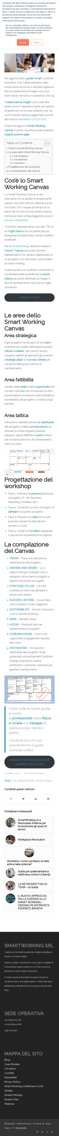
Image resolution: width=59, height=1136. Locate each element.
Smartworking (20, 246)
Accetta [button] (23, 42)
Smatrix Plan (11, 1099)
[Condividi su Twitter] (23, 798)
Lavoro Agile (43, 780)
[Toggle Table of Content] (45, 143)
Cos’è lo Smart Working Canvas (25, 148)
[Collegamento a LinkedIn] (42, 1131)
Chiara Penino (36, 773)
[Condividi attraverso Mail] (48, 798)
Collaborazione (23, 780)
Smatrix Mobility (13, 1095)
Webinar (9, 1103)
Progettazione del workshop (24, 166)
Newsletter (10, 1077)
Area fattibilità (20, 159)
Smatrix (8, 1090)
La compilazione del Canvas (24, 170)
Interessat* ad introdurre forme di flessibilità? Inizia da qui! (29, 762)
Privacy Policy (12, 1081)
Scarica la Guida (29, 297)
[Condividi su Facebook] (11, 798)
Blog (7, 1059)
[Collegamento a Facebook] (47, 1131)
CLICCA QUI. (39, 119)
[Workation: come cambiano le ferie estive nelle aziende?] (29, 852)
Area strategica (20, 156)
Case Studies (12, 1064)
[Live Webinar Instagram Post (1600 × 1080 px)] (29, 62)
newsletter (24, 119)
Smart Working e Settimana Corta (23, 1086)
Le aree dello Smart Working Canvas (29, 152)
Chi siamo (10, 1068)
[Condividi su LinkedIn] (36, 798)
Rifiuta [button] (36, 42)
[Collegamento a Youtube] (52, 1131)
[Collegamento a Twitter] (37, 1131)
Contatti (9, 1073)
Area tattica (19, 163)
